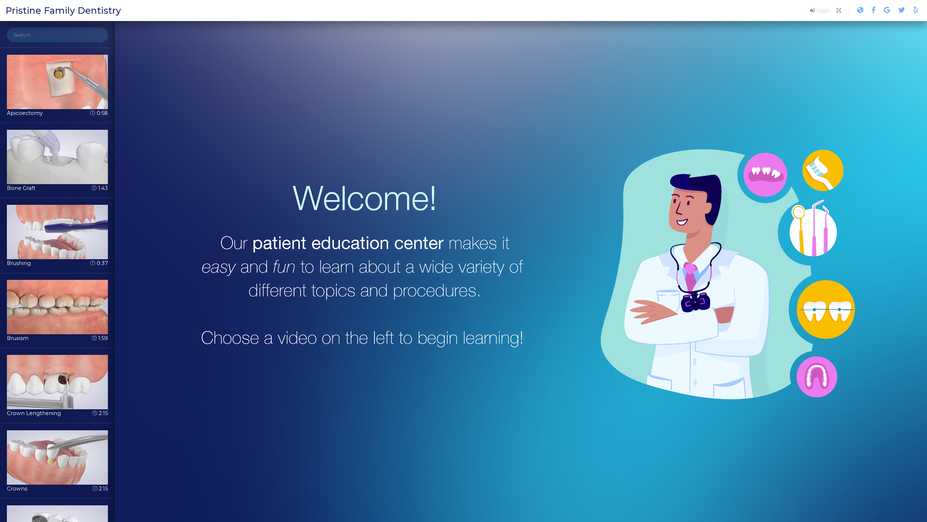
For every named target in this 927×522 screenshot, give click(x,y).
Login (822, 10)
